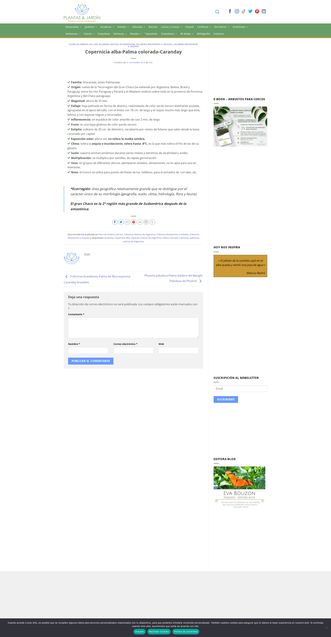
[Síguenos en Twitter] (250, 11)
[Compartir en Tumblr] (152, 222)
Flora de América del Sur (83, 44)
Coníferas (202, 26)
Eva (151, 62)
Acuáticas (105, 26)
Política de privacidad (186, 631)
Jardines (89, 26)
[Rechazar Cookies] (326, 628)
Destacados (72, 26)
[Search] (219, 12)
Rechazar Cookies (159, 631)
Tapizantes (151, 33)
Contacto (219, 33)
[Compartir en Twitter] (121, 222)
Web (161, 344)
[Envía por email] (127, 222)
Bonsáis (153, 26)
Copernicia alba (122, 237)
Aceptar (139, 631)
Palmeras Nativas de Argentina (117, 44)
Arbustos (137, 26)
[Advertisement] (243, 67)
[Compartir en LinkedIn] (146, 222)
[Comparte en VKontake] (140, 222)
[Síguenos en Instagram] (237, 11)
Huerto (88, 33)
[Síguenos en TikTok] (244, 11)
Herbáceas (72, 33)
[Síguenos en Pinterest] (257, 11)
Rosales (134, 33)
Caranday (108, 237)
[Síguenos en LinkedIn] (264, 11)
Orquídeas (104, 33)
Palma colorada (170, 237)
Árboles (121, 26)
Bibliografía (203, 33)
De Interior (220, 26)
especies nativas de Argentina (146, 237)
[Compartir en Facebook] (115, 222)
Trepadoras (167, 33)
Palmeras (118, 33)
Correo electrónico (125, 344)
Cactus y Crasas (170, 26)
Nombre (74, 344)
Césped (189, 26)
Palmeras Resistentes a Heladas (154, 44)
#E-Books (185, 33)
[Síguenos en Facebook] (230, 11)
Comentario (76, 314)
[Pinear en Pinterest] (133, 222)
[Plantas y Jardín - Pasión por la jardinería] (84, 11)
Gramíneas (239, 26)
